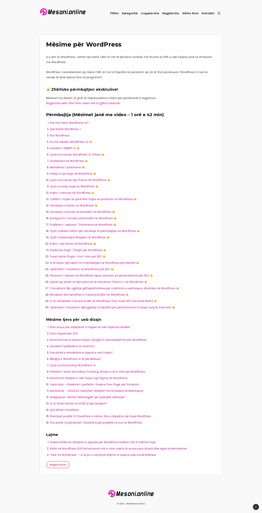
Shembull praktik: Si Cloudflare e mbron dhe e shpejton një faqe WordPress (100, 416)
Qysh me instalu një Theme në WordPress (78, 180)
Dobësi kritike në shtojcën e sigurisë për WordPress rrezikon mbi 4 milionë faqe (103, 442)
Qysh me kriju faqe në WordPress (72, 186)
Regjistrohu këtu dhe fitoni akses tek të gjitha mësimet (83, 103)
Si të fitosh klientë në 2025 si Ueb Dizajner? (78, 403)
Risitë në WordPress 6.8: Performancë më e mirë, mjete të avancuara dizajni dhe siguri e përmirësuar (118, 448)
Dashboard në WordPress (67, 161)
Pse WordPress (60, 135)
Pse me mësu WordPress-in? (69, 123)
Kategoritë (130, 13)
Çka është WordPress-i (65, 129)
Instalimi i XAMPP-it (63, 148)
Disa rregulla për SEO (64, 333)
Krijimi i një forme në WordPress (71, 244)
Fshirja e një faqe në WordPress (71, 174)
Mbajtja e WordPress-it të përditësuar (75, 359)
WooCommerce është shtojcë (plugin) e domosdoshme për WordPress (98, 340)
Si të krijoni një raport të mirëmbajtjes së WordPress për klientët (92, 263)
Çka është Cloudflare (64, 410)
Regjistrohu (170, 13)
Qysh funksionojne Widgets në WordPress (78, 237)
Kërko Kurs (190, 13)
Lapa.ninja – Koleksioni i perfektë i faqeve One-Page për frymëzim (94, 384)
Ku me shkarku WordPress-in (69, 142)
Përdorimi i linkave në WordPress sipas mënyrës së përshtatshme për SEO (99, 275)
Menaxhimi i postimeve (65, 167)
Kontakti (208, 13)
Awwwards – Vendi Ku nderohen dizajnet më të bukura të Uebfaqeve (96, 391)
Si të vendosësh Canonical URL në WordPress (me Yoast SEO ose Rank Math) (101, 301)
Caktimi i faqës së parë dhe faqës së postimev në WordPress (91, 199)
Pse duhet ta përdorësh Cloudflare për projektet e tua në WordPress (96, 422)
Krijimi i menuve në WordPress (70, 193)
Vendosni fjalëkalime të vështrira (72, 346)
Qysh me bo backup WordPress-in (73, 365)
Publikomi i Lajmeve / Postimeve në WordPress (81, 224)
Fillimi (114, 13)
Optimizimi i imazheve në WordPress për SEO (80, 269)
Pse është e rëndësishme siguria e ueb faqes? (81, 352)
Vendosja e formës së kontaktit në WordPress (80, 212)
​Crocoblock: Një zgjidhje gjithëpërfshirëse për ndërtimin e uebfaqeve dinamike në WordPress (112, 288)
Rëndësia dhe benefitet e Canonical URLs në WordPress (87, 295)
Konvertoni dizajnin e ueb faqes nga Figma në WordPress (88, 378)
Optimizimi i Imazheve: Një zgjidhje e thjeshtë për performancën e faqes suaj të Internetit (110, 307)
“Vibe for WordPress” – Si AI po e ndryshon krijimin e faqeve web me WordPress (103, 455)
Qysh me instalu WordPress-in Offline (75, 154)
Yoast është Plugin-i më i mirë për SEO (76, 256)
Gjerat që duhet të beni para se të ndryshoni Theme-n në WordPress (97, 282)
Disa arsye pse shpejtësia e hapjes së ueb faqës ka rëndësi (90, 327)
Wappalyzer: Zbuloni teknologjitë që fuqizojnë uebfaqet (87, 397)
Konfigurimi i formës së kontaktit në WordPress (81, 218)
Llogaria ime (150, 13)
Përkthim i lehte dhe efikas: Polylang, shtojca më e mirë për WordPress (97, 372)
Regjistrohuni (58, 464)
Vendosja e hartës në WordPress (72, 205)
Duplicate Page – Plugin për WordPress (76, 250)
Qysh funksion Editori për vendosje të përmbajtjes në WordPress (93, 231)
